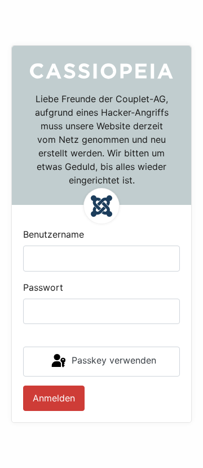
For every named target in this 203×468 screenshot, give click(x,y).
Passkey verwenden (112, 360)
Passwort (43, 287)
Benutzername (53, 234)
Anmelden (54, 398)
